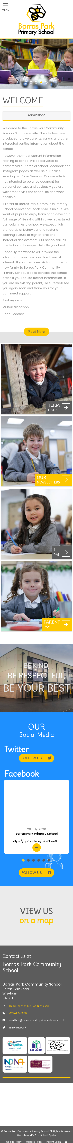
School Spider (48, 1135)
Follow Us (32, 758)
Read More (36, 331)
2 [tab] (31, 82)
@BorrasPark (17, 1027)
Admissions (36, 115)
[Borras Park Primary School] (36, 20)
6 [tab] (49, 860)
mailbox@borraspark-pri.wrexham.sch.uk (37, 1020)
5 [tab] (46, 82)
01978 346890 (18, 1013)
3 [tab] (36, 82)
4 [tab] (41, 82)
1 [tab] (26, 82)
